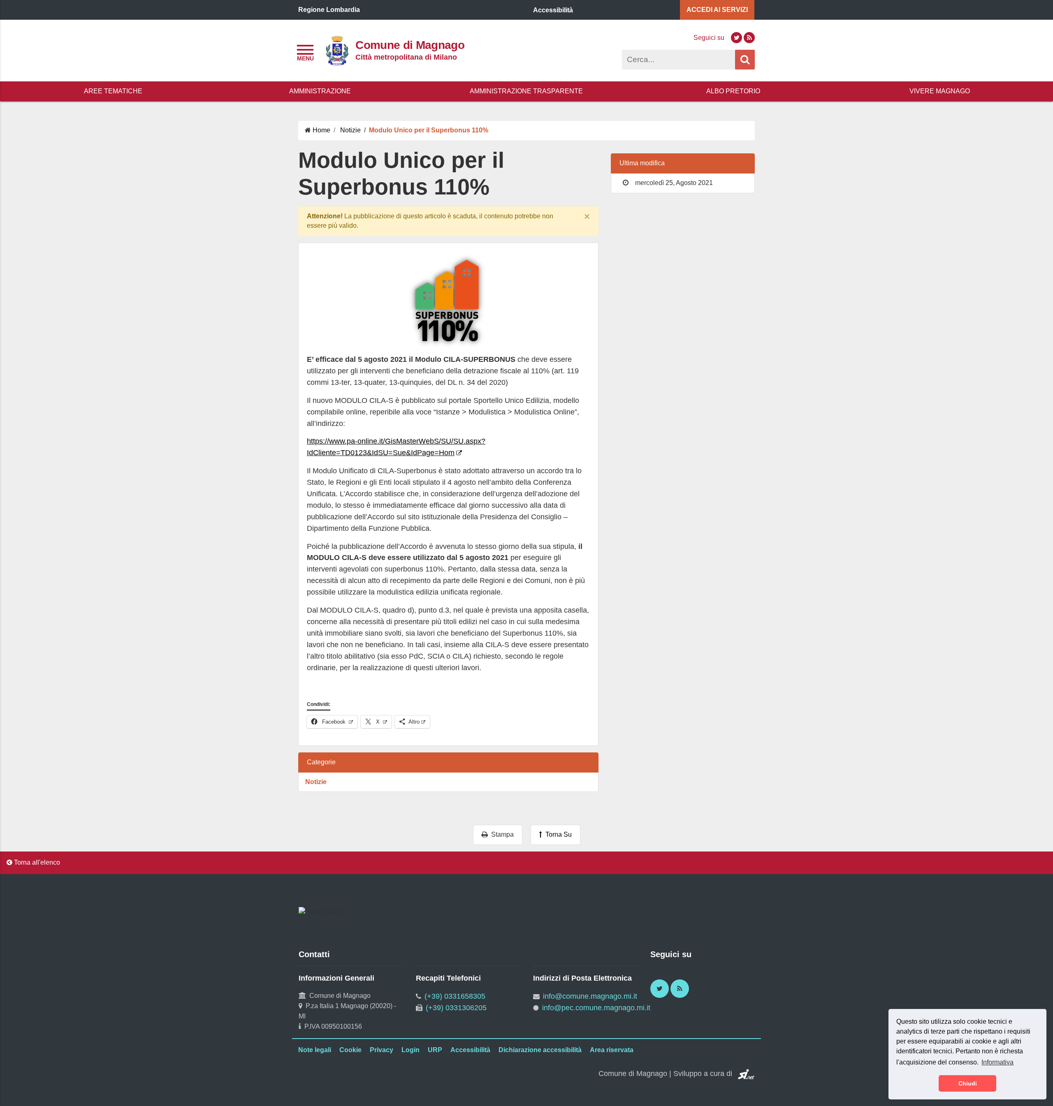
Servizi (717, 9)
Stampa (501, 834)
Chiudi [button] (967, 1083)
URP (435, 1049)
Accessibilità (470, 1049)
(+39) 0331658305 (454, 996)
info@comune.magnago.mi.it (590, 996)
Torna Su (557, 834)
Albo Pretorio (733, 91)
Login (410, 1049)
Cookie (350, 1049)
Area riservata (611, 1049)
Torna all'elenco (36, 862)
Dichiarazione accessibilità (540, 1049)
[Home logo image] (337, 49)
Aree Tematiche (113, 91)
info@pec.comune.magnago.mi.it (596, 1008)
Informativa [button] (997, 1062)
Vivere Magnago (939, 91)
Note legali (314, 1049)
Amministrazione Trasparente (526, 91)
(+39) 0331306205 (456, 1008)
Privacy (381, 1049)
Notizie (316, 781)
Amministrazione (320, 91)
